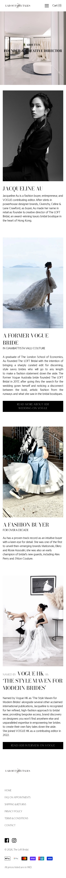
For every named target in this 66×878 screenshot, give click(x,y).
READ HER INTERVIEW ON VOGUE (33, 745)
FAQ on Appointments (17, 798)
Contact (10, 826)
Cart (56, 5)
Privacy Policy (13, 812)
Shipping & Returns (15, 805)
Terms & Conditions (16, 819)
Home (8, 791)
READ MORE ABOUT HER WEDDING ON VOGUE (33, 406)
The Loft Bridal (21, 850)
